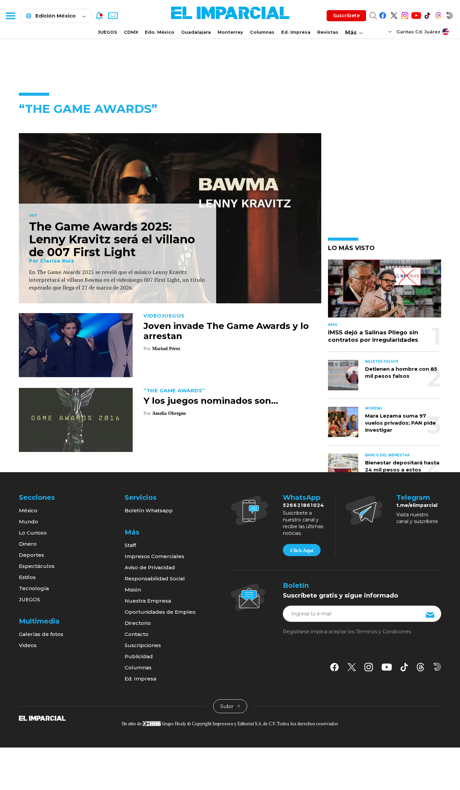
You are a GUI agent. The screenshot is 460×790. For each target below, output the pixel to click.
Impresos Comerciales (154, 556)
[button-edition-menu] (391, 31)
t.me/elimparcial (416, 505)
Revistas (327, 32)
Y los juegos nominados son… (210, 400)
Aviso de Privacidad (150, 567)
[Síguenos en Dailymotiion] (437, 667)
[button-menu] (10, 15)
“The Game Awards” (174, 390)
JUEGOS (107, 32)
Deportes (31, 555)
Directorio (138, 623)
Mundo (28, 521)
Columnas (262, 32)
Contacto (137, 634)
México (28, 510)
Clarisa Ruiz (57, 261)
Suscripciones (143, 645)
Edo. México (159, 32)
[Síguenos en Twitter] (393, 14)
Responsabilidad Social (155, 578)
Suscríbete (346, 15)
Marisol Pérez (167, 348)
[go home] (42, 718)
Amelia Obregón (169, 413)
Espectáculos (37, 566)
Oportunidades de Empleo (160, 612)
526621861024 (303, 505)
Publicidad (139, 656)
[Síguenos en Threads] (438, 14)
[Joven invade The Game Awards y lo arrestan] (76, 344)
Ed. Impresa (295, 32)
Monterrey (230, 32)
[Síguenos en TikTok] (427, 14)
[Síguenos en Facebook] (382, 14)
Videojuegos (164, 315)
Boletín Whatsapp (149, 510)
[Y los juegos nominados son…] (76, 419)
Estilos (27, 577)
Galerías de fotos (41, 634)
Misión (133, 589)
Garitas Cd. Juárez (418, 31)
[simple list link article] (384, 291)
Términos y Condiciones (383, 632)
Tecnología (34, 588)
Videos (28, 645)
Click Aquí (301, 550)
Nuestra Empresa (148, 601)
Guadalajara (196, 32)
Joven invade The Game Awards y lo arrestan (226, 331)
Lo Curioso (33, 532)
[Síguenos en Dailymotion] (449, 14)
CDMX (131, 32)
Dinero (28, 544)
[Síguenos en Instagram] (404, 14)
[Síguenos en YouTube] (416, 14)
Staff (130, 545)
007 (33, 216)
